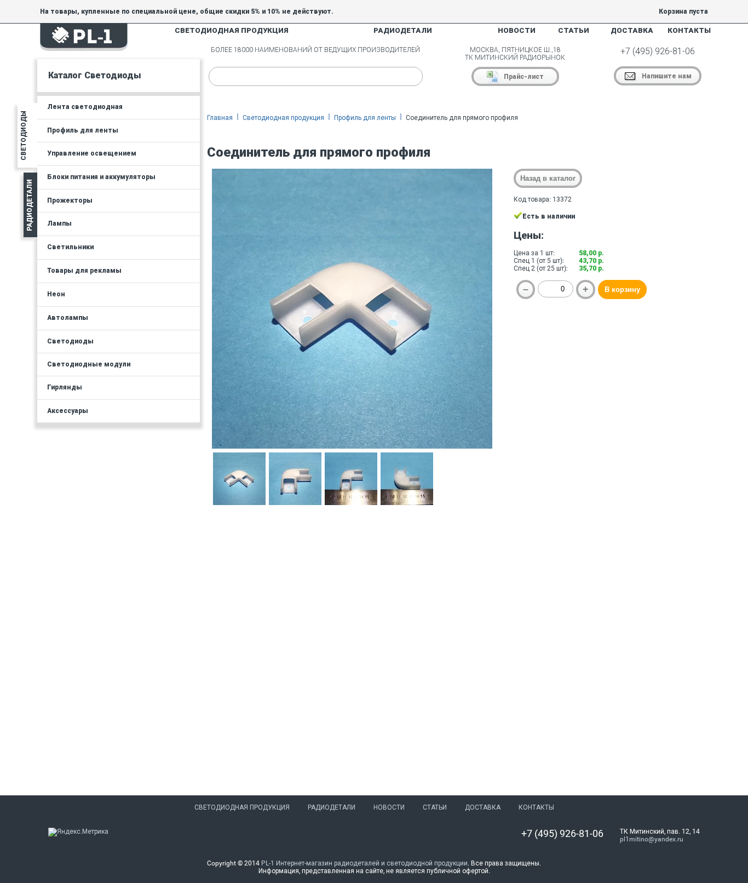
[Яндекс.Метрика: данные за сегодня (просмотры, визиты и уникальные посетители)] (78, 832)
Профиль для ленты (365, 118)
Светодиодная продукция (283, 118)
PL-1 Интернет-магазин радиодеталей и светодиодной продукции (364, 863)
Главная (220, 118)
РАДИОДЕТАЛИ (402, 30)
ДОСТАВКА (632, 30)
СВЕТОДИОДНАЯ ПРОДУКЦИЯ (232, 30)
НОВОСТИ (517, 30)
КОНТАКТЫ (689, 30)
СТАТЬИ (573, 30)
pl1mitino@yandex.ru (651, 839)
